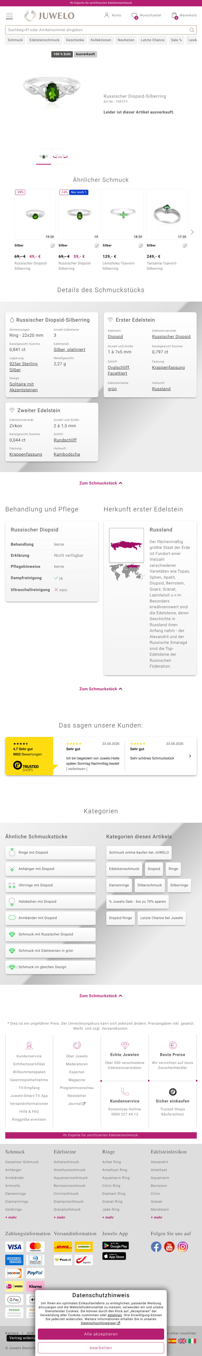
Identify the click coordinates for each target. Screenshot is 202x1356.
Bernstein (159, 1185)
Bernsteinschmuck (70, 1185)
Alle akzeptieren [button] (101, 1334)
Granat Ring (112, 1201)
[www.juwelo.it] (192, 1341)
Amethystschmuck (70, 1170)
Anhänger (13, 1170)
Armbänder (14, 1178)
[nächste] (191, 232)
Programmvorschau (77, 1088)
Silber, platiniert (69, 349)
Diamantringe (16, 1201)
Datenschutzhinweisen (98, 1323)
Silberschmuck (150, 885)
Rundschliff (65, 440)
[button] (9, 15)
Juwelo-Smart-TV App (29, 1095)
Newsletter (77, 1095)
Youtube (169, 1246)
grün (112, 389)
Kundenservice (29, 1056)
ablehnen (115, 1315)
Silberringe (179, 885)
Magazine (77, 1080)
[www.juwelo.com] (182, 1341)
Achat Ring (111, 1162)
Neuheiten (126, 40)
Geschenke (75, 40)
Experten (77, 1072)
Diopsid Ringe (120, 918)
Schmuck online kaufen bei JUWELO (139, 852)
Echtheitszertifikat (29, 1064)
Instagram (183, 1246)
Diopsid (115, 337)
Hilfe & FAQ (29, 1111)
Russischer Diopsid (171, 337)
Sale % (176, 40)
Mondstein (160, 1209)
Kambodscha (67, 454)
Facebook (156, 1246)
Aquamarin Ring (116, 1178)
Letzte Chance (152, 40)
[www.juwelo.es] (172, 1341)
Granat (157, 1201)
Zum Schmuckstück (98, 483)
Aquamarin (160, 1178)
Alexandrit (159, 1162)
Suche (192, 30)
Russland (161, 389)
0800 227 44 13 (125, 1114)
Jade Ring (110, 1209)
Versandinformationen (29, 1103)
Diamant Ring (113, 1193)
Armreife (12, 1185)
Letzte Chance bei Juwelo (161, 918)
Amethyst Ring (114, 1170)
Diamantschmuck (69, 1201)
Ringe (173, 869)
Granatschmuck (67, 1209)
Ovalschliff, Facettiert (119, 370)
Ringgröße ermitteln (29, 1119)
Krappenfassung (168, 367)
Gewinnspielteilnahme (29, 1080)
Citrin (155, 1193)
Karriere (12, 1333)
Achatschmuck (66, 1162)
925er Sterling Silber (23, 367)
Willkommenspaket (29, 1072)
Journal (74, 1103)
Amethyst (159, 1170)
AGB (30, 1333)
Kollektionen (101, 40)
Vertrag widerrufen (25, 1338)
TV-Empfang (29, 1088)
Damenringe (119, 885)
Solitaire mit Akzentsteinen (23, 387)
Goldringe (13, 1209)
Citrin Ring (111, 1185)
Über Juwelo (77, 1056)
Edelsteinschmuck (44, 40)
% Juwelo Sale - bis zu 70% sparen (137, 901)
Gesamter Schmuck (22, 1162)
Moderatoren (77, 1064)
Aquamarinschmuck (71, 1178)
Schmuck (15, 40)
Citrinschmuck (66, 1193)
